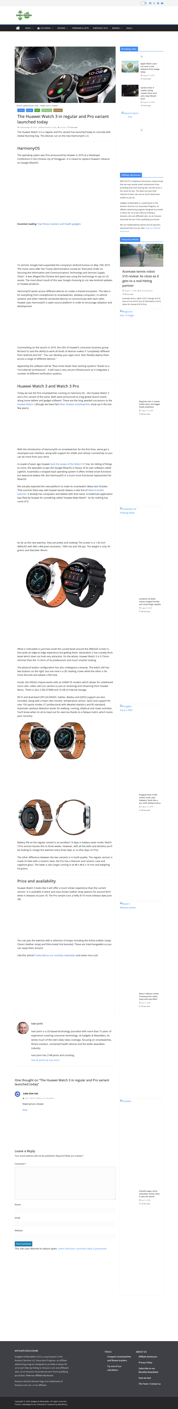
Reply (25, 1110)
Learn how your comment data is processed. (82, 1248)
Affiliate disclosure (148, 1356)
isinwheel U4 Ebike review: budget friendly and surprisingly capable (150, 602)
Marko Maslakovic (146, 291)
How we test (145, 1377)
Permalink (49, 1098)
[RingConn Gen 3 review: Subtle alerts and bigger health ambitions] (128, 408)
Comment (20, 1163)
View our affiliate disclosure (39, 1375)
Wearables (58, 110)
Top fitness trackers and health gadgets (59, 223)
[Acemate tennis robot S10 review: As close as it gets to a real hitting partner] (141, 255)
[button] (31, 28)
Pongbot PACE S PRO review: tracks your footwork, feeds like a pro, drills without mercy (150, 799)
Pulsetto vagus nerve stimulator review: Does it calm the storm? (149, 1194)
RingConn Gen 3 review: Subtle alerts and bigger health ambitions (149, 404)
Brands (116, 28)
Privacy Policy (145, 1362)
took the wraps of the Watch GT (67, 464)
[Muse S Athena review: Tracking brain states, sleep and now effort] (128, 1000)
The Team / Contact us (150, 1383)
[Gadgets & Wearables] (18, 28)
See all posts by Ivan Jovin (45, 1060)
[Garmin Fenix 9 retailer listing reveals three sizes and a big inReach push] (130, 66)
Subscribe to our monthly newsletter (55, 955)
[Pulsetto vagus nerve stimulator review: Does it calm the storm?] (128, 1197)
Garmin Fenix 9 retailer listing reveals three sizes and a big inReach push (149, 69)
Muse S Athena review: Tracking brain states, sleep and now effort (149, 996)
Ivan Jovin (63, 127)
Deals (129, 28)
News (27, 28)
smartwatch (46, 110)
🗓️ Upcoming (44, 28)
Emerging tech (100, 28)
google (21, 110)
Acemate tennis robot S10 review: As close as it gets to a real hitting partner (140, 278)
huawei (29, 110)
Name (18, 1204)
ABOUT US (141, 1351)
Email (17, 1217)
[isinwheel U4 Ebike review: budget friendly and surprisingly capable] (128, 605)
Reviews (61, 28)
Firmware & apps (80, 28)
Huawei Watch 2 (26, 404)
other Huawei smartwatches (74, 404)
